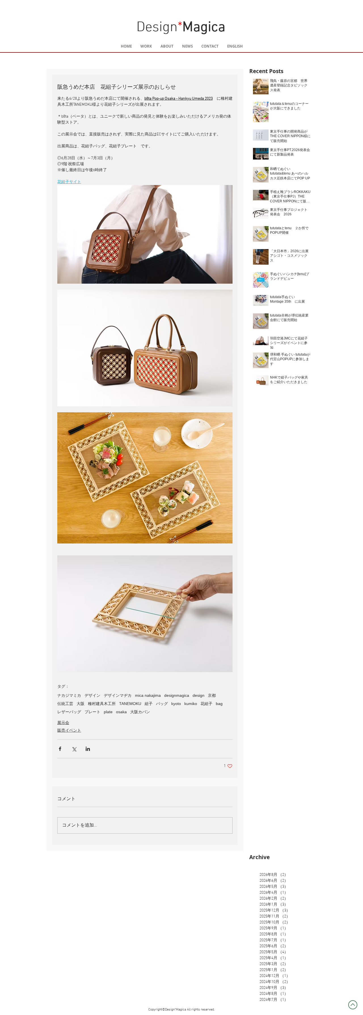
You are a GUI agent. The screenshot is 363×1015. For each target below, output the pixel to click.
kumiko (190, 703)
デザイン (92, 695)
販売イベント (69, 730)
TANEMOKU (130, 703)
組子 (149, 703)
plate (108, 712)
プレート (92, 712)
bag (219, 703)
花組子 (206, 703)
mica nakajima (148, 695)
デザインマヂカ (118, 695)
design (198, 695)
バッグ (162, 703)
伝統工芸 (65, 703)
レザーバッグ (69, 712)
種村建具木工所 (102, 703)
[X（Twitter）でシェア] (74, 748)
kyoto (176, 703)
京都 (212, 695)
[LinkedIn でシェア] (87, 748)
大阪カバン (140, 712)
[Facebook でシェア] (60, 748)
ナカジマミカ (69, 695)
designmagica (176, 695)
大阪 (81, 703)
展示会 (63, 723)
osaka (121, 712)
